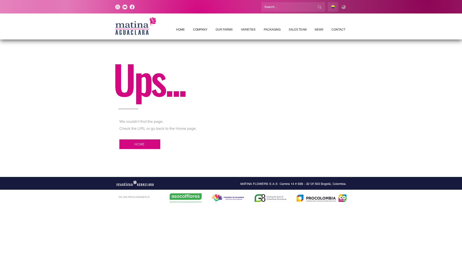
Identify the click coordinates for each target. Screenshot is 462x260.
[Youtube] (124, 7)
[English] (343, 7)
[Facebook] (132, 7)
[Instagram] (117, 7)
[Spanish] (333, 7)
